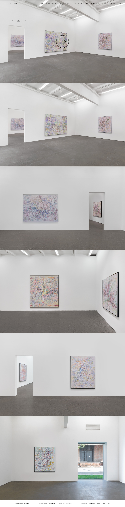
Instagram (84, 503)
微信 (109, 503)
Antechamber (92, 3)
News (112, 3)
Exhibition (79, 3)
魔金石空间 (64, 3)
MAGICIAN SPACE (49, 3)
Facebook (92, 503)
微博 (98, 503)
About (120, 3)
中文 (15, 3)
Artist (105, 3)
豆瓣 (103, 503)
